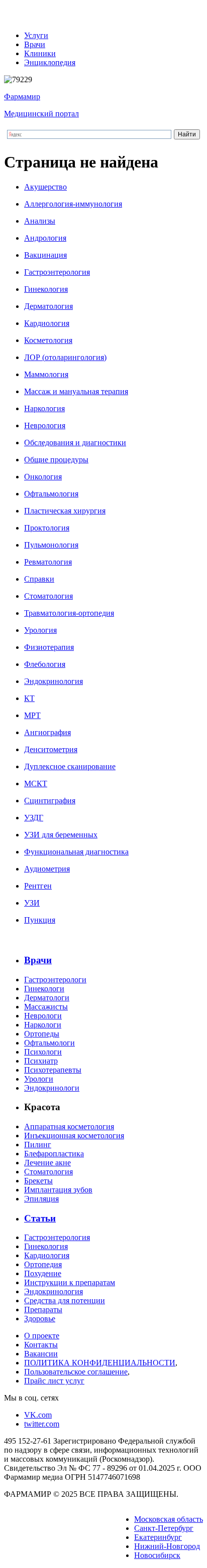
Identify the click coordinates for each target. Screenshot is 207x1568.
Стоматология (48, 596)
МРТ (32, 715)
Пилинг (37, 1144)
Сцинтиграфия (49, 800)
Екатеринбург (158, 1537)
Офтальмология (51, 493)
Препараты (43, 1309)
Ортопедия (43, 1264)
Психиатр (41, 1061)
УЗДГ (33, 817)
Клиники (40, 53)
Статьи (40, 1218)
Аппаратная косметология (69, 1126)
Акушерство (45, 187)
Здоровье (39, 1318)
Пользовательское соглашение (76, 1371)
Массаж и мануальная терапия (76, 391)
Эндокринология (53, 681)
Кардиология (46, 323)
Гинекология (46, 289)
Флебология (44, 664)
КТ (29, 698)
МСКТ (35, 783)
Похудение (42, 1273)
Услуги (36, 35)
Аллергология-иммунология (73, 204)
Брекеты (38, 1180)
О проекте (41, 1335)
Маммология (46, 374)
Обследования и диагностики (75, 442)
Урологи (38, 1079)
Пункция (39, 920)
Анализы (39, 221)
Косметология (48, 340)
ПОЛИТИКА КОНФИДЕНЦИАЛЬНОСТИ (99, 1362)
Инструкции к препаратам (69, 1282)
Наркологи (42, 1024)
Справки (39, 579)
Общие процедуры (56, 459)
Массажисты (46, 1006)
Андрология (45, 238)
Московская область (168, 1519)
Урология (40, 630)
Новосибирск (157, 1555)
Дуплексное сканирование (70, 766)
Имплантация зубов (58, 1189)
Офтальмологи (49, 1042)
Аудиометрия (47, 868)
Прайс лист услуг (54, 1380)
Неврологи (43, 1015)
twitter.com (41, 1424)
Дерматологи (46, 997)
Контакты (41, 1344)
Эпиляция (41, 1198)
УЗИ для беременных (60, 834)
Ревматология (48, 562)
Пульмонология (51, 545)
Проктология (46, 528)
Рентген (38, 886)
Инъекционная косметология (74, 1135)
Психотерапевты (52, 1070)
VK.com (38, 1415)
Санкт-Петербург (163, 1528)
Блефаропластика (54, 1153)
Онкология (43, 476)
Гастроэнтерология (57, 272)
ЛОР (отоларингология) (65, 357)
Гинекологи (44, 988)
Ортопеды (41, 1033)
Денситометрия (50, 749)
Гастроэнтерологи (55, 979)
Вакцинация (45, 255)
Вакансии (41, 1353)
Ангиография (47, 732)
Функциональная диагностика (76, 851)
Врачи (34, 44)
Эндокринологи (51, 1088)
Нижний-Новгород (167, 1546)
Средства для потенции (64, 1300)
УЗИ (32, 903)
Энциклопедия (49, 62)
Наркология (44, 408)
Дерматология (48, 306)
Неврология (44, 425)
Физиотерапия (49, 647)
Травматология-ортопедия (69, 613)
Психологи (43, 1052)
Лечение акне (47, 1162)
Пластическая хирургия (65, 510)
